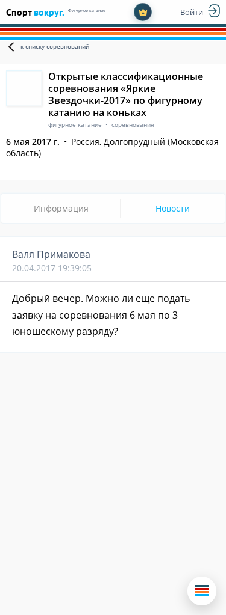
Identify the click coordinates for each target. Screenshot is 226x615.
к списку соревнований (54, 46)
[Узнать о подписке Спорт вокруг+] (143, 12)
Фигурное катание (86, 10)
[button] (201, 591)
